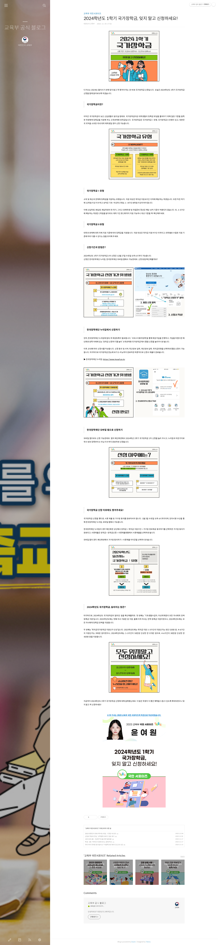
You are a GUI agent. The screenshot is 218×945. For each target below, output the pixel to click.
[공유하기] (91, 817)
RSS (30, 939)
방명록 (20, 939)
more (183, 856)
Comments (90, 893)
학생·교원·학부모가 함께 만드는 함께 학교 (98, 842)
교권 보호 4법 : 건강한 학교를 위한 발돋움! (98, 839)
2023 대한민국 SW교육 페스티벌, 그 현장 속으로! (100, 833)
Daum (133, 942)
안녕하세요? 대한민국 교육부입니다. (101, 912)
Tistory (148, 942)
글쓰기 (10, 939)
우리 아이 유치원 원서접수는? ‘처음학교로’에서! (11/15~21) (104, 845)
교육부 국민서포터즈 (92, 13)
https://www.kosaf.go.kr (114, 359)
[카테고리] (6, 5)
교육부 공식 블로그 (25, 28)
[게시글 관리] (94, 817)
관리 (40, 939)
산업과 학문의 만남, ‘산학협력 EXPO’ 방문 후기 (99, 836)
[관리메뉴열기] (213, 4)
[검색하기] (44, 5)
